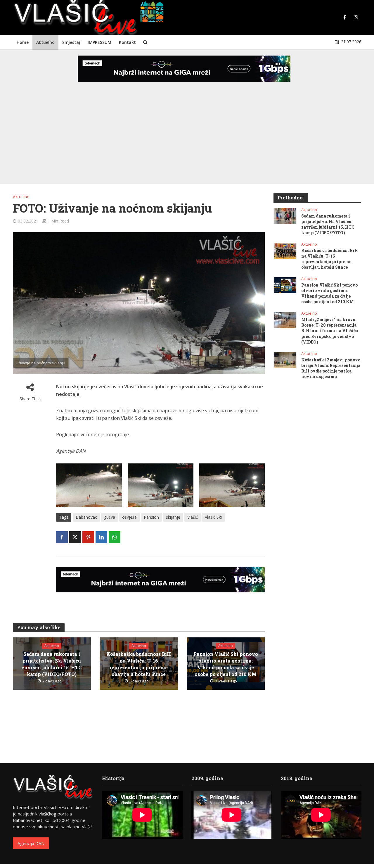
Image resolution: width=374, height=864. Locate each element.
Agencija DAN (31, 843)
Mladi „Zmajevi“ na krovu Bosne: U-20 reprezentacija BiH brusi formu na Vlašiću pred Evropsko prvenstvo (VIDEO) (329, 330)
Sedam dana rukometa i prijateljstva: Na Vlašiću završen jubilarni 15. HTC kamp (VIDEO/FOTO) (52, 664)
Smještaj (71, 42)
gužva (109, 517)
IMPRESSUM (99, 42)
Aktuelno (45, 42)
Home (23, 42)
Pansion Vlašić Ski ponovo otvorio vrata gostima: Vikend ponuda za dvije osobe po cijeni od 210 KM (225, 664)
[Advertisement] (187, 137)
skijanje (173, 517)
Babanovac (86, 517)
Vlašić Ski (213, 517)
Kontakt (127, 42)
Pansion (151, 517)
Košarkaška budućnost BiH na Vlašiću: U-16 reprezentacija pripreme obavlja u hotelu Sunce (138, 664)
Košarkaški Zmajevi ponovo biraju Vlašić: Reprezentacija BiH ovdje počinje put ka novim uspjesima (330, 368)
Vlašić (192, 517)
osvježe (129, 517)
